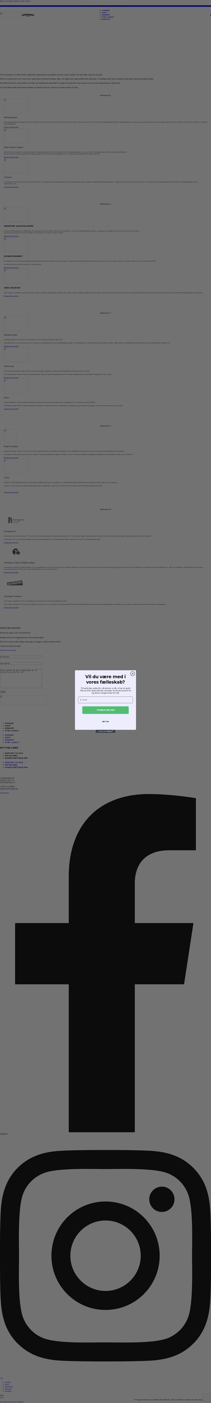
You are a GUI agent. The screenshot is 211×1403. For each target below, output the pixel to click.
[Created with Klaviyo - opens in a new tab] (105, 731)
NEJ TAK (105, 721)
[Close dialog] (132, 673)
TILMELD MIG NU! (106, 710)
